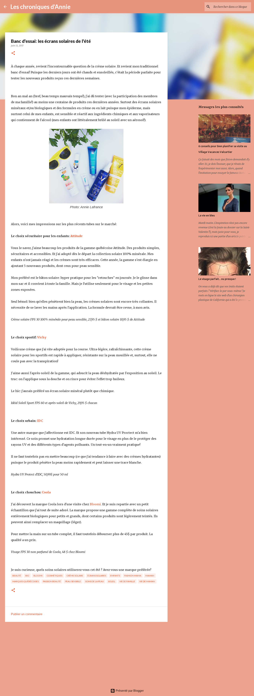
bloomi (37, 575)
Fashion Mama (132, 575)
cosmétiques (54, 575)
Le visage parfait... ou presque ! (217, 279)
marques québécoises (25, 581)
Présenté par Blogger (129, 690)
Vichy (41, 337)
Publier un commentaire (26, 614)
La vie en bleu (206, 215)
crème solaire (75, 575)
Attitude (76, 236)
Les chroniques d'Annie (40, 6)
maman (149, 575)
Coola (46, 492)
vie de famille (127, 581)
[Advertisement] (86, 653)
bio (27, 575)
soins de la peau (94, 581)
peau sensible (73, 581)
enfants (115, 575)
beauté (16, 575)
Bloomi (95, 504)
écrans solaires (96, 575)
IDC (40, 421)
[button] (13, 53)
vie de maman (147, 581)
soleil (111, 581)
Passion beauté (52, 581)
